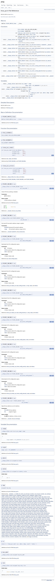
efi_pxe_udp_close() (25, 504)
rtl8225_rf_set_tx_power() (23, 525)
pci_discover (33, 44)
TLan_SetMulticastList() (39, 528)
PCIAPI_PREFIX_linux (11, 23)
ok (5, 200)
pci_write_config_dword (35, 70)
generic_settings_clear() (41, 510)
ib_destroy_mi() (35, 511)
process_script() (23, 523)
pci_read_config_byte (35, 48)
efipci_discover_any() (6, 505)
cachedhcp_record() (44, 499)
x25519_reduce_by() (22, 535)
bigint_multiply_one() (19, 499)
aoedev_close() (5, 495)
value (27, 34)
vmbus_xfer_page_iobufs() (20, 533)
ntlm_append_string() (13, 520)
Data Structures (20, 5)
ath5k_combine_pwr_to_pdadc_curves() (11, 497)
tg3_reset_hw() (20, 528)
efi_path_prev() (5, 504)
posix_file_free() (15, 523)
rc (29, 92)
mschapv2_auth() (46, 517)
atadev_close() (38, 495)
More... (12, 14)
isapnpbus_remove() (30, 516)
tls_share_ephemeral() (7, 530)
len (34, 34)
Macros (45, 9)
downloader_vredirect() (32, 501)
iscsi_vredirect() (39, 516)
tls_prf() (44, 529)
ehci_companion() (22, 505)
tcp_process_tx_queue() (36, 526)
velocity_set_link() (31, 532)
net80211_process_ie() (27, 519)
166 (10, 558)
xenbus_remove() (6, 536)
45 (9, 442)
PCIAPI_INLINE (21, 39)
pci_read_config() (47, 520)
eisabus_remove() (31, 505)
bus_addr (31, 96)
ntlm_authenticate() (23, 520)
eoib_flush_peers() (40, 505)
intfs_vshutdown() (45, 513)
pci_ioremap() (17, 418)
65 (9, 491)
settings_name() (5, 526)
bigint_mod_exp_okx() (36, 498)
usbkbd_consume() (6, 532)
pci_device (32, 33)
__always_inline (11, 39)
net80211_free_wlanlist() (15, 519)
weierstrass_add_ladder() (32, 533)
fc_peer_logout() (28, 507)
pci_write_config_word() (20, 366)
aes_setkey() (48, 494)
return (3, 543)
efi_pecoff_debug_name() (15, 504)
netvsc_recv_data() (45, 519)
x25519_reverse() (31, 535)
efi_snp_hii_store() (42, 504)
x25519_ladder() (5, 535)
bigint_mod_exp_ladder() (25, 498)
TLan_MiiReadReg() (28, 528)
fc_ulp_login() (12, 508)
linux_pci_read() (10, 285)
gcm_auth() (25, 510)
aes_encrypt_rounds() (39, 494)
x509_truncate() (39, 535)
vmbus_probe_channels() (42, 532)
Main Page (3, 5)
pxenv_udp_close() (32, 523)
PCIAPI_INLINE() (12, 161)
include (2, 7)
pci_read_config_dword (35, 55)
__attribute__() (11, 494)
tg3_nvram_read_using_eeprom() (9, 528)
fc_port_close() (36, 507)
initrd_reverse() (11, 513)
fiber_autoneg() (5, 510)
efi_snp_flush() (34, 504)
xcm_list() (46, 535)
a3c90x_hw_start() (19, 494)
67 (9, 547)
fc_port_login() (43, 507)
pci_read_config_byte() (12, 258)
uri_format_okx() (31, 530)
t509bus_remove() (21, 526)
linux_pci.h (10, 107)
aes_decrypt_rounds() (29, 494)
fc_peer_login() (21, 507)
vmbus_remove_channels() (8, 533)
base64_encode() (5, 498)
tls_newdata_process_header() (27, 529)
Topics (15, 5)
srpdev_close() (13, 526)
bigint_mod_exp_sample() (7, 499)
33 (9, 202)
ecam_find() (40, 501)
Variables (53, 9)
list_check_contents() (48, 516)
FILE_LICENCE (21, 29)
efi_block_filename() (6, 502)
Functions (49, 9)
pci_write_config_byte (35, 60)
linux (9, 7)
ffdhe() (44, 508)
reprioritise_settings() (7, 525)
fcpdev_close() (26, 508)
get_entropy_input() (6, 511)
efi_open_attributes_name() (43, 502)
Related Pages (9, 5)
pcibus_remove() (29, 522)
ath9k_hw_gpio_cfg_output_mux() (42, 497)
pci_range (24, 83)
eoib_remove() (48, 505)
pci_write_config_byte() (20, 339)
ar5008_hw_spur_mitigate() (15, 495)
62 (9, 464)
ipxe (6, 7)
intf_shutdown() (29, 513)
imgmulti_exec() (43, 511)
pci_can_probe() (17, 210)
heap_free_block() (27, 511)
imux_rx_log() (5, 513)
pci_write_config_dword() (20, 393)
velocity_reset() (23, 532)
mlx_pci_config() (37, 517)
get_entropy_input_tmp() (17, 511)
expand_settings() (13, 507)
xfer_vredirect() (22, 536)
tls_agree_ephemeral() (7, 529)
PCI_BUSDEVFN (36, 85)
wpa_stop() (41, 533)
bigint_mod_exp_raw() (47, 498)
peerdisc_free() (47, 522)
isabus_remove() (21, 516)
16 (9, 122)
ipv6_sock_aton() (5, 516)
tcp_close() (27, 526)
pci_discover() (21, 231)
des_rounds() (15, 501)
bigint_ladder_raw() (14, 498)
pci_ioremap (32, 76)
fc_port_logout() (5, 508)
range (30, 83)
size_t (31, 34)
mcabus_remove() (29, 517)
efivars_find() (15, 505)
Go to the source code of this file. (8, 16)
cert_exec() (4, 501)
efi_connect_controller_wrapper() (19, 502)
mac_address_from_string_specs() (16, 517)
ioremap (12, 571)
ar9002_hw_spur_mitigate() (28, 495)
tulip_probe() (15, 530)
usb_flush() (37, 530)
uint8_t (25, 89)
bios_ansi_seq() (36, 499)
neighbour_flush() (6, 519)
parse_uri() (40, 520)
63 (9, 480)
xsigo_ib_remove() (33, 536)
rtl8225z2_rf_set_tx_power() (35, 525)
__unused (20, 41)
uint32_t (39, 44)
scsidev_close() (45, 525)
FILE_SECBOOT (21, 31)
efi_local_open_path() (32, 502)
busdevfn (44, 44)
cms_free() (9, 501)
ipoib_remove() (23, 514)
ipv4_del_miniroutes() (32, 514)
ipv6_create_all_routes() (43, 514)
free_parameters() (13, 510)
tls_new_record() (16, 529)
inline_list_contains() (20, 513)
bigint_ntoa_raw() (28, 499)
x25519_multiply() (13, 535)
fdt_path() (33, 508)
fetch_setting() (39, 508)
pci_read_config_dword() (20, 312)
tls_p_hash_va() (38, 529)
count (30, 85)
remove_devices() (41, 523)
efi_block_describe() (48, 501)
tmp (29, 90)
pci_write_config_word (35, 65)
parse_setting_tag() (33, 520)
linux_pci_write (22, 36)
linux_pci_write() (10, 339)
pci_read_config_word (35, 51)
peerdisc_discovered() (39, 522)
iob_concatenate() (6, 514)
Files (27, 5)
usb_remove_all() (44, 530)
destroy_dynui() (22, 501)
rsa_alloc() (14, 525)
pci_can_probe (33, 39)
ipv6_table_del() (13, 516)
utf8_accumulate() (15, 532)
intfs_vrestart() (37, 513)
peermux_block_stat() (7, 523)
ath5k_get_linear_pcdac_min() (27, 497)
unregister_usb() (22, 530)
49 (9, 453)
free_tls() (20, 510)
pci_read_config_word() (20, 285)
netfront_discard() (37, 519)
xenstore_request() (14, 536)
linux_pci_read (21, 33)
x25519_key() (48, 533)
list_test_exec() (5, 517)
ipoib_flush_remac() (14, 514)
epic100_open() (5, 507)
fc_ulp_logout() (19, 508)
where (48, 33)
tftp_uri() (44, 526)
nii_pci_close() (5, 520)
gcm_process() (31, 510)
